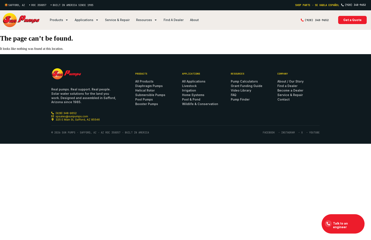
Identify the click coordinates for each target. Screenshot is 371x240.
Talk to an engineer (340, 225)
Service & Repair (117, 20)
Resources (144, 20)
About (194, 20)
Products (56, 20)
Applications (84, 20)
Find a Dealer (174, 20)
